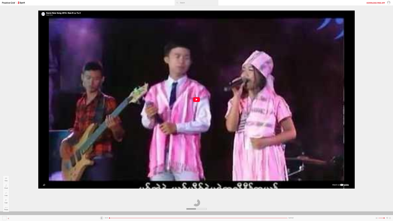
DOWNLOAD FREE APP (376, 3)
